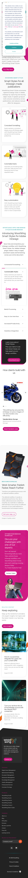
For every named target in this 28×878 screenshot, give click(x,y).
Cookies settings (14, 43)
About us (4, 816)
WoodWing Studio (6, 795)
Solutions (4, 767)
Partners (4, 823)
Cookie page (16, 26)
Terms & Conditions (14, 866)
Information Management (8, 777)
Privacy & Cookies (14, 862)
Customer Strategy (7, 787)
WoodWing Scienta (7, 800)
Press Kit (4, 830)
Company (4, 813)
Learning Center (6, 833)
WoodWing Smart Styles (8, 807)
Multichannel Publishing (8, 772)
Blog (3, 818)
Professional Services (7, 784)
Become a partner (6, 825)
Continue (14, 47)
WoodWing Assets (7, 798)
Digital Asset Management (9, 770)
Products (4, 792)
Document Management (8, 775)
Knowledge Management (8, 780)
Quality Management (7, 782)
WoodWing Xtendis (7, 802)
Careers (4, 828)
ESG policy (4, 820)
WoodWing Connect (7, 805)
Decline (14, 51)
